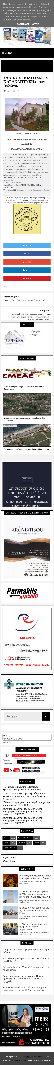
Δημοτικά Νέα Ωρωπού (25, 838)
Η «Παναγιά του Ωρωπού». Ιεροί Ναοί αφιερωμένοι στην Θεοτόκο (20, 788)
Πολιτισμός (21, 843)
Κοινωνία (6, 843)
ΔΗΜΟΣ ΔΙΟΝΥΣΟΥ (10, 847)
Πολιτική (36, 843)
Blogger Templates (19, 1060)
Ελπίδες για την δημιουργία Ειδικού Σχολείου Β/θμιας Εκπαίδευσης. (24, 388)
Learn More (22, 24)
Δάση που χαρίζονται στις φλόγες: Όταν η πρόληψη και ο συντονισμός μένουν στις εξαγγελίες (22, 812)
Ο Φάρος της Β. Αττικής (35, 333)
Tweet (28, 245)
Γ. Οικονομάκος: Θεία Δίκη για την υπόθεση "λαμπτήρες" (25, 300)
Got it (35, 24)
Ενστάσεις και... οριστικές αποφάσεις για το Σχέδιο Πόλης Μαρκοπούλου (25, 419)
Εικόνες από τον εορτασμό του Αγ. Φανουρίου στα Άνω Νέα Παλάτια (34, 910)
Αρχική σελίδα (9, 857)
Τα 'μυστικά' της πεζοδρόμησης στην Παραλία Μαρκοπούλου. (27, 449)
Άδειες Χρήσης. (10, 861)
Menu (8, 53)
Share (28, 254)
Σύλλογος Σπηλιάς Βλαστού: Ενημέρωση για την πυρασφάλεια (33, 927)
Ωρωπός (6, 742)
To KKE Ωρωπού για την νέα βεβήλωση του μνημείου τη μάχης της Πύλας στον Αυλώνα (23, 794)
